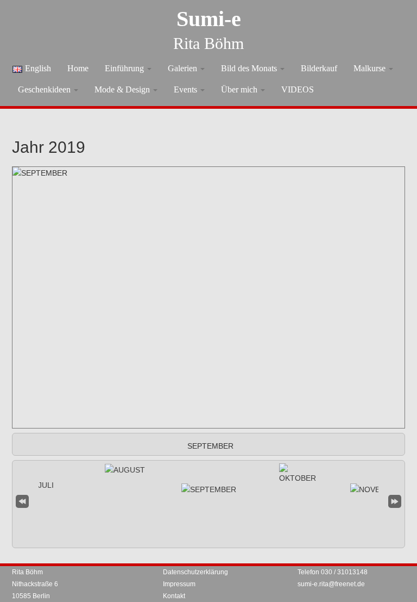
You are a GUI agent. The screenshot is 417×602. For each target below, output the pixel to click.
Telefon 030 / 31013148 (333, 572)
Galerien (183, 68)
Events (186, 89)
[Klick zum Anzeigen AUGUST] (125, 470)
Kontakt (174, 596)
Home (78, 68)
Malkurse (370, 68)
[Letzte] (394, 500)
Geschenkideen (45, 89)
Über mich (240, 89)
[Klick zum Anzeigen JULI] (41, 485)
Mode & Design (123, 89)
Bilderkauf (319, 68)
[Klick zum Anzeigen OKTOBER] (297, 473)
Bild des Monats (250, 68)
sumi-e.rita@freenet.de (331, 584)
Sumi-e (208, 19)
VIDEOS (297, 89)
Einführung (125, 68)
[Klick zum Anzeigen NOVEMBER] (376, 489)
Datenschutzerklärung (195, 572)
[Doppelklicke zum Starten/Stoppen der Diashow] (208, 489)
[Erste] (22, 500)
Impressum (179, 584)
